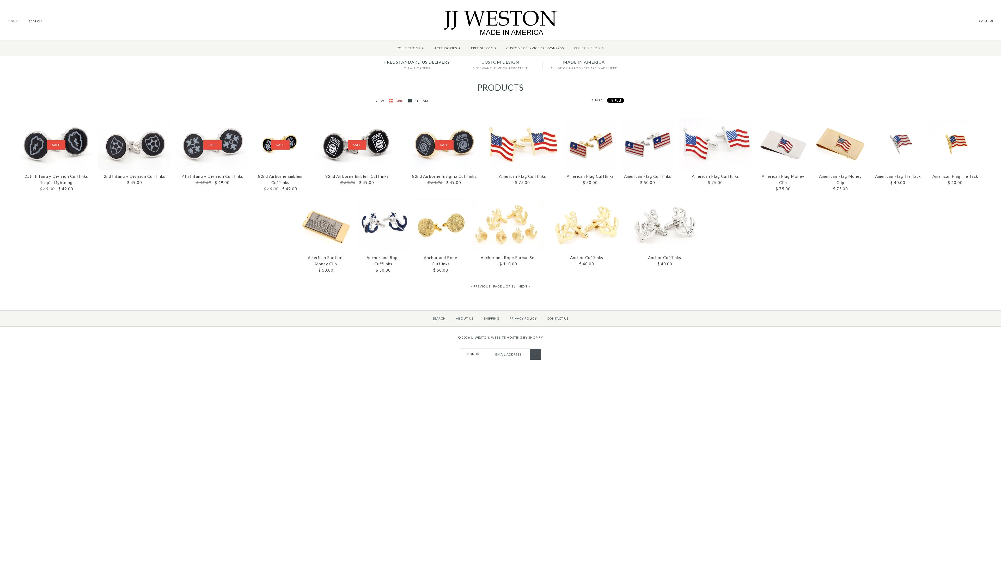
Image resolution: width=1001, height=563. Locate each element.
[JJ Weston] (500, 13)
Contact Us (558, 318)
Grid (399, 101)
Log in (599, 48)
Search (439, 318)
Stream (421, 101)
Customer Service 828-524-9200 (535, 48)
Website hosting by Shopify (517, 337)
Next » (524, 286)
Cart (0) (986, 21)
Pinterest (967, 21)
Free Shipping (483, 48)
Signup (14, 21)
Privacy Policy (523, 318)
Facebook (961, 21)
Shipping (491, 318)
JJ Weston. (480, 337)
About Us (464, 318)
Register (582, 48)
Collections (410, 48)
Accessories (447, 48)
